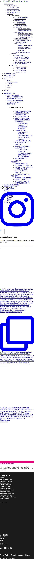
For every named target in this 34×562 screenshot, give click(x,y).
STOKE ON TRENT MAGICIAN (25, 37)
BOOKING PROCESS (12, 82)
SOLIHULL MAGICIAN (23, 47)
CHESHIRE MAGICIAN (20, 68)
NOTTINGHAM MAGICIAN (21, 39)
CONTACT (6, 90)
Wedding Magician (6, 479)
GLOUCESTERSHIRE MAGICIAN (23, 62)
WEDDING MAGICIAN (9, 75)
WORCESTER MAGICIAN (21, 42)
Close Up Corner (5, 486)
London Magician (5, 488)
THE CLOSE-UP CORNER (13, 10)
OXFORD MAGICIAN (20, 60)
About (2, 539)
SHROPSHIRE (18, 27)
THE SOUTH (14, 54)
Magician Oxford (5, 492)
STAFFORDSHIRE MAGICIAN (25, 34)
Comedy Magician (5, 485)
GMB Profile (4, 544)
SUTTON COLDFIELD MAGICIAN (23, 40)
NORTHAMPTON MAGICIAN (22, 57)
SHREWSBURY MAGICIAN (25, 30)
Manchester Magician (7, 493)
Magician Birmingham (7, 490)
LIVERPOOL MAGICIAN (20, 70)
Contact (2, 537)
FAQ (8, 88)
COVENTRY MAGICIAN (20, 19)
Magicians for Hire (6, 495)
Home (2, 478)
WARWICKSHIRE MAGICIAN (25, 45)
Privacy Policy (4, 555)
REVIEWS (9, 83)
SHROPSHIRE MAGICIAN (24, 29)
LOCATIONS (10, 14)
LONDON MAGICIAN (20, 55)
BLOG (8, 87)
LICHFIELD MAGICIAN (20, 24)
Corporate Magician (6, 481)
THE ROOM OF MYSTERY (13, 12)
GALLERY (9, 85)
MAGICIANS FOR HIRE (13, 9)
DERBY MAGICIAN (19, 20)
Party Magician (4, 483)
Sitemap (28, 555)
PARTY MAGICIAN (8, 77)
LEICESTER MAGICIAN (20, 22)
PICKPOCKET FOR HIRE (13, 7)
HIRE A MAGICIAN (8, 4)
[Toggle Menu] (0, 1)
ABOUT (5, 78)
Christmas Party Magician (8, 497)
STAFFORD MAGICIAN (24, 35)
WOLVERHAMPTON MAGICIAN (22, 52)
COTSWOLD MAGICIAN (21, 63)
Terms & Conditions (17, 555)
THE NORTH (14, 65)
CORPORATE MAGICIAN (10, 73)
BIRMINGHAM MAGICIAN (21, 17)
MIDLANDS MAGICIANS (21, 25)
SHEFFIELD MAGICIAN (20, 72)
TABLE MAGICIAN (11, 5)
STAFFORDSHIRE (19, 32)
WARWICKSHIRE (19, 44)
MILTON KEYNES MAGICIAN (22, 58)
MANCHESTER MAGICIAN (21, 67)
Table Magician (5, 499)
